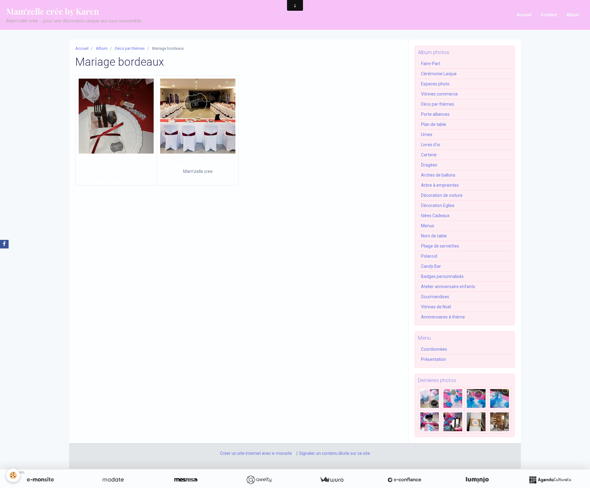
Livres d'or (431, 144)
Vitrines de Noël (436, 306)
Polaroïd (429, 256)
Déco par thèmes (130, 48)
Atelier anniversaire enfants (448, 286)
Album (572, 14)
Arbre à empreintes (440, 185)
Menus (427, 225)
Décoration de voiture (441, 195)
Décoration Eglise (437, 205)
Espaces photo (435, 83)
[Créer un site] (40, 479)
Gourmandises (435, 296)
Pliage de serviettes (440, 246)
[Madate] (113, 479)
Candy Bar (431, 266)
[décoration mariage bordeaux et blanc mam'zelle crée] (116, 116)
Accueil (524, 14)
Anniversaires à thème (443, 316)
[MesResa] (186, 479)
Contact (549, 14)
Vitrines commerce (439, 94)
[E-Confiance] (404, 479)
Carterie (429, 154)
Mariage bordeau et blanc (198, 161)
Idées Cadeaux (435, 215)
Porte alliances (435, 114)
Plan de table (433, 124)
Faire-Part (430, 63)
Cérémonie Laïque (439, 73)
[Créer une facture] (332, 479)
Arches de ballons (438, 175)
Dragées (429, 164)
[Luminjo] (477, 479)
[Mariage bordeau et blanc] (197, 116)
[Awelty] (259, 479)
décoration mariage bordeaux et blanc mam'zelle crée (116, 170)
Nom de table (434, 235)
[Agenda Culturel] (550, 479)
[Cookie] (13, 475)
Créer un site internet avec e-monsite (256, 453)
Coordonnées (434, 349)
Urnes (426, 134)
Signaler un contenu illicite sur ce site (334, 453)
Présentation (433, 359)
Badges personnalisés (442, 276)
